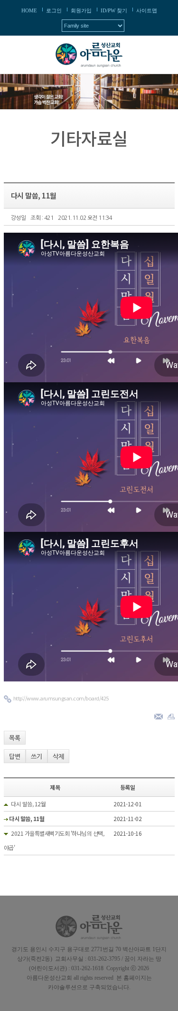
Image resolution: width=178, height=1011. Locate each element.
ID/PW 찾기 (114, 10)
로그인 (54, 10)
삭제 (58, 757)
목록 (14, 738)
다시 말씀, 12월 (28, 804)
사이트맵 (146, 10)
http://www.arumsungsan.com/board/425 (61, 698)
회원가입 (81, 10)
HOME (29, 10)
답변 (14, 757)
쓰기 (36, 757)
